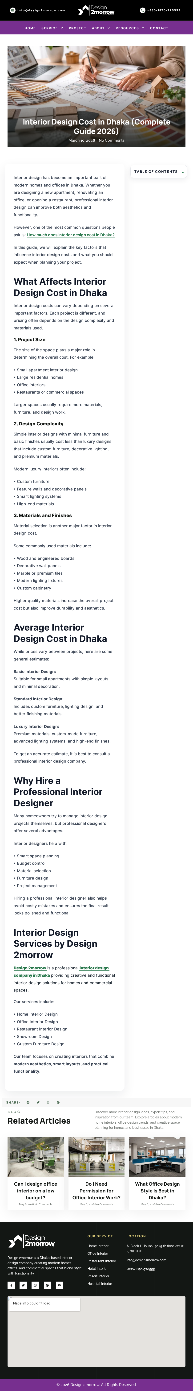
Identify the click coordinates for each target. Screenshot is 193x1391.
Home (30, 28)
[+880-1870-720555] (142, 10)
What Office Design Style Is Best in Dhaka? (157, 1191)
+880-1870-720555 (164, 10)
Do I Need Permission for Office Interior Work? (96, 1191)
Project (77, 28)
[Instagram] (35, 1285)
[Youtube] (59, 1285)
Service (49, 28)
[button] (28, 1102)
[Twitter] (23, 1285)
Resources (127, 28)
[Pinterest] (47, 1285)
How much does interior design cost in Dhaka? (71, 235)
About (98, 28)
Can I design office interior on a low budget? (35, 1191)
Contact (159, 28)
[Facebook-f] (11, 1285)
